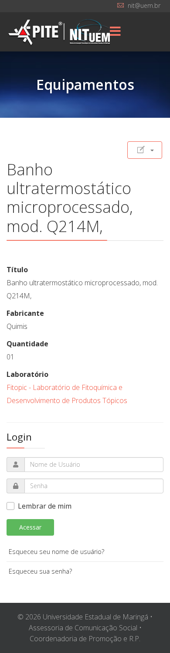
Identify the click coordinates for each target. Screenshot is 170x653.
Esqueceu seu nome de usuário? (56, 551)
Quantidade (27, 344)
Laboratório (27, 374)
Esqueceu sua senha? (40, 571)
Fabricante (25, 313)
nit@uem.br (144, 5)
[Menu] (115, 31)
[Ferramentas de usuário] (144, 150)
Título (17, 269)
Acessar (30, 527)
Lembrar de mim (44, 506)
